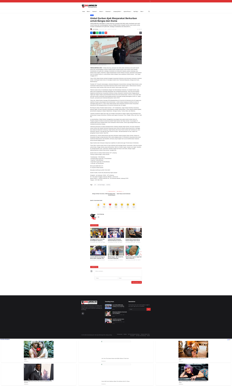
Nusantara (108, 11)
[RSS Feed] (98, 217)
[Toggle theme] (150, 1)
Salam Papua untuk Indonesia (123, 193)
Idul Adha (108, 184)
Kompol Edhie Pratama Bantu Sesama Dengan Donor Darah (133, 240)
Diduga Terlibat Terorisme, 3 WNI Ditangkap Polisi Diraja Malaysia (103, 194)
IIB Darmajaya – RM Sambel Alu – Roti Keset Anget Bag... (116, 257)
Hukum (101, 11)
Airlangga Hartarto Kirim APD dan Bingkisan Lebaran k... (97, 240)
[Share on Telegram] (103, 33)
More (142, 11)
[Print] (140, 33)
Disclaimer (132, 335)
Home (83, 11)
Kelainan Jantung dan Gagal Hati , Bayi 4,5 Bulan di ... (134, 257)
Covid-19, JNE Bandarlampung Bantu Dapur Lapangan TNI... (97, 257)
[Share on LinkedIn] (100, 33)
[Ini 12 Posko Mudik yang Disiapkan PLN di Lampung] (108, 306)
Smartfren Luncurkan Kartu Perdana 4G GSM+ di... (118, 320)
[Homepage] (89, 6)
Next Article (119, 191)
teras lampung (100, 214)
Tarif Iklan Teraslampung (141, 335)
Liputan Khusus (127, 11)
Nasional (94, 11)
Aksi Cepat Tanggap (101, 184)
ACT (95, 184)
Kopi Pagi (136, 11)
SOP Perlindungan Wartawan (134, 334)
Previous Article (111, 191)
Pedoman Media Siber (145, 334)
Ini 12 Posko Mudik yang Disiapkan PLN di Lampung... (119, 305)
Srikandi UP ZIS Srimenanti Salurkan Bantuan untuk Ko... (115, 240)
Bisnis (88, 11)
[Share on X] (94, 33)
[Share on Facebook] (91, 33)
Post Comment (136, 282)
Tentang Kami (119, 334)
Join (148, 309)
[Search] (149, 11)
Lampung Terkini (117, 11)
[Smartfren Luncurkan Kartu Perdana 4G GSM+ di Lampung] (108, 320)
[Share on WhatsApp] (97, 33)
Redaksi (125, 334)
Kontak (148, 335)
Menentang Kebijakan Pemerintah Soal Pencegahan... (120, 312)
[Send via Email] (106, 33)
